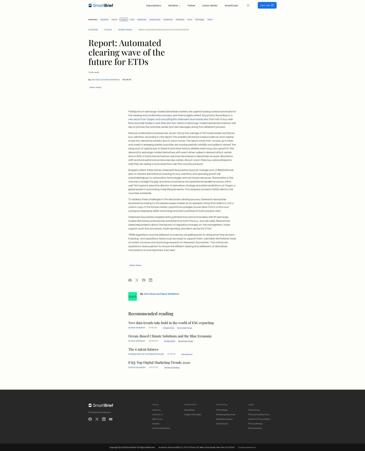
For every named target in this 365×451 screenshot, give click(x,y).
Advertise (173, 5)
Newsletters (189, 410)
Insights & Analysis (192, 414)
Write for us (157, 419)
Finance (124, 19)
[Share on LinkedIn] (150, 280)
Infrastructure (155, 19)
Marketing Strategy (172, 367)
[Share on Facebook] (143, 280)
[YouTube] (110, 419)
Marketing (180, 19)
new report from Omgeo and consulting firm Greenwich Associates (165, 118)
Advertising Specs (224, 419)
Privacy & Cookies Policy (259, 414)
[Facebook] (90, 419)
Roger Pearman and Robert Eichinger (147, 354)
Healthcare (142, 19)
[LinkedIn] (103, 419)
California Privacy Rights (259, 419)
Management (187, 354)
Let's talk (265, 5)
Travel (209, 19)
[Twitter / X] (97, 419)
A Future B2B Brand (161, 428)
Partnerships (221, 410)
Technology (199, 19)
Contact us (157, 414)
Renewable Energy (184, 328)
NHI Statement (255, 428)
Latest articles (209, 5)
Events (114, 19)
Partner (191, 5)
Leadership (168, 19)
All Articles (93, 29)
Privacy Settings (255, 423)
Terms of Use (253, 410)
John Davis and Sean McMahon (105, 79)
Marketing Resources (225, 414)
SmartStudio (231, 5)
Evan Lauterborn (138, 367)
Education (104, 19)
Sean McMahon (138, 327)
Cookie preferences (247, 447)
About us (156, 410)
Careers (155, 423)
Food (132, 19)
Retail (189, 19)
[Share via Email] (130, 280)
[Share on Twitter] (136, 280)
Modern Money (125, 29)
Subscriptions (153, 5)
